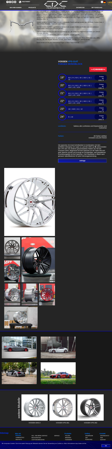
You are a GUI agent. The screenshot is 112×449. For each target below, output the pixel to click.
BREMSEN (68, 437)
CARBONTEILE (20, 437)
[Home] (56, 5)
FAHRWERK (68, 439)
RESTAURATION (36, 437)
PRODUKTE (32, 7)
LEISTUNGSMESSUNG (38, 439)
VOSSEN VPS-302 (90, 423)
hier (85, 443)
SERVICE (56, 435)
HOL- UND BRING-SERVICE (39, 435)
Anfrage (82, 161)
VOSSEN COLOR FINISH (98, 138)
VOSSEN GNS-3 (34, 423)
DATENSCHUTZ (104, 435)
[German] (104, 2)
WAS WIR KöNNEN (15, 7)
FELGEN (67, 435)
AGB (101, 437)
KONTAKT (103, 439)
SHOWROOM (80, 7)
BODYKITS (19, 439)
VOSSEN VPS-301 (62, 423)
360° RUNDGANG (96, 7)
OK (106, 445)
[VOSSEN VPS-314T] (29, 235)
